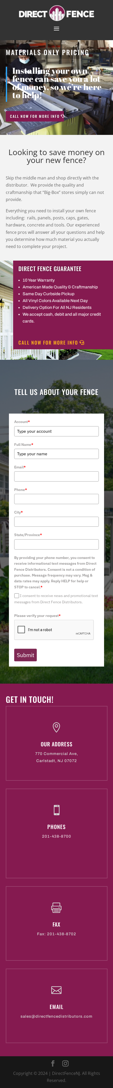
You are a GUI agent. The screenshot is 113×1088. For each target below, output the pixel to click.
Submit (25, 655)
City (18, 512)
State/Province (28, 534)
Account (22, 421)
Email (20, 467)
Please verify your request (37, 615)
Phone (20, 489)
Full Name (23, 444)
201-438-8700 (56, 836)
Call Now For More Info (48, 342)
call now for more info (35, 116)
